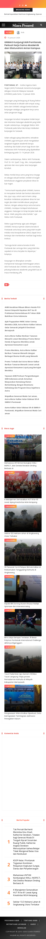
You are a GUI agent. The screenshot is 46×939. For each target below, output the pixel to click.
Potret (9, 32)
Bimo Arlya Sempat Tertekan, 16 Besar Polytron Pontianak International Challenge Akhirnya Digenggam (22, 640)
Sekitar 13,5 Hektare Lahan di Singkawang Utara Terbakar (21, 534)
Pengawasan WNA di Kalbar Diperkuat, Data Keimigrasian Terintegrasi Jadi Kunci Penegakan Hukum (22, 716)
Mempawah (10, 647)
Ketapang (9, 472)
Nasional (9, 576)
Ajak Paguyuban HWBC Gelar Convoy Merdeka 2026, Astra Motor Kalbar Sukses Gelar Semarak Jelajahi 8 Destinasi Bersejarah (23, 326)
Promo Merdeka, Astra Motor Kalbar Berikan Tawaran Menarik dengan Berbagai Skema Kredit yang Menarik (21, 353)
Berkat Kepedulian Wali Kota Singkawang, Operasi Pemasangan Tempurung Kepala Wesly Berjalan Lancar (23, 16)
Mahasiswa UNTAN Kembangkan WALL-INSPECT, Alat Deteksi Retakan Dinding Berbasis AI (20, 466)
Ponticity (10, 436)
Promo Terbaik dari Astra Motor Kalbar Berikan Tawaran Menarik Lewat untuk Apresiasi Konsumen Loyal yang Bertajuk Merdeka (23, 366)
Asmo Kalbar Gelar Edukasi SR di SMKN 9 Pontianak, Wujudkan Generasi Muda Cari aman (23, 410)
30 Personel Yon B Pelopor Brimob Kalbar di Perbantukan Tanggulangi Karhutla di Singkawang (22, 570)
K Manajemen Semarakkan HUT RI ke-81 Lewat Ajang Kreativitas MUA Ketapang (21, 500)
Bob (22, 32)
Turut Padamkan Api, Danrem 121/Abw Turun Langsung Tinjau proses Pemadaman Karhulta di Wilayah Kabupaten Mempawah (20, 678)
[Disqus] (23, 773)
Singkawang (10, 506)
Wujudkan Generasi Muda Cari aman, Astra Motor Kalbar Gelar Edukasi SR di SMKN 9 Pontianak (22, 399)
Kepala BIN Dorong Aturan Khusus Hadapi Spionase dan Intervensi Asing (21, 605)
